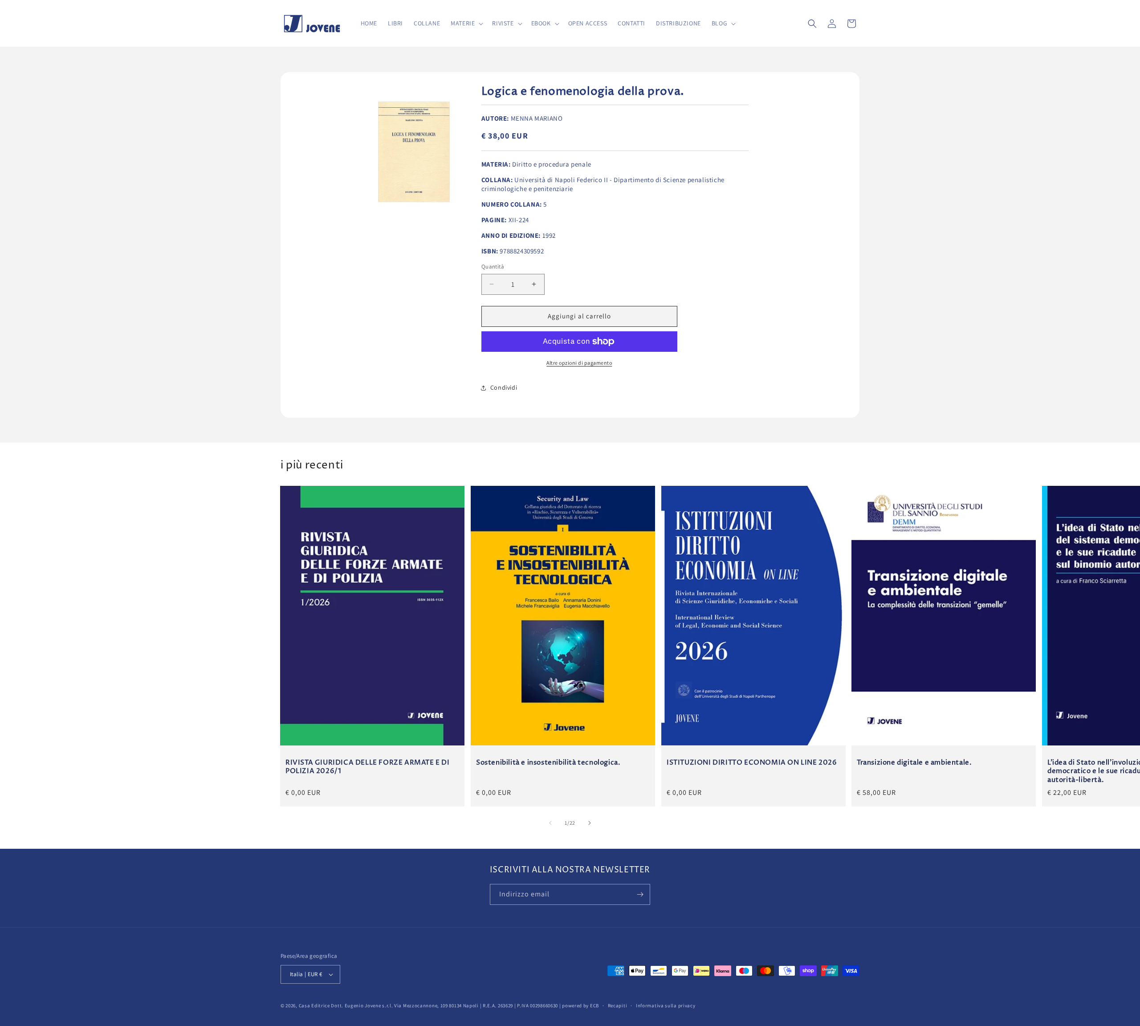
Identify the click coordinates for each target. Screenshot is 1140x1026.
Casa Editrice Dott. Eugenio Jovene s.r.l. (346, 1005)
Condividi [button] (503, 387)
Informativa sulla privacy (666, 1005)
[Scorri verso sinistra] (550, 823)
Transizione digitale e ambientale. (914, 762)
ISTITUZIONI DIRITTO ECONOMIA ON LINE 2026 (752, 762)
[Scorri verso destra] (589, 823)
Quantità (492, 266)
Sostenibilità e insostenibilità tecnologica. (548, 762)
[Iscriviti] (640, 894)
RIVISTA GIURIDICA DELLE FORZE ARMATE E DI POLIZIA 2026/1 (367, 766)
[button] (466, 23)
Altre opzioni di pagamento (579, 362)
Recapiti (617, 1005)
